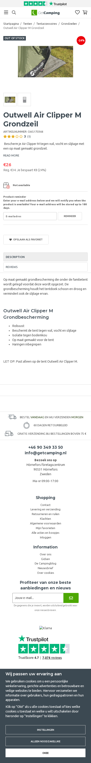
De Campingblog (45, 563)
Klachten (45, 518)
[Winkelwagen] (85, 12)
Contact (45, 504)
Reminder (70, 216)
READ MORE (11, 155)
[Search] (14, 12)
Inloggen (45, 537)
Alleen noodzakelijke (45, 741)
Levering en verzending (45, 509)
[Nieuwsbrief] (71, 598)
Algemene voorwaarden (45, 523)
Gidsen (45, 558)
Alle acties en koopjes (45, 532)
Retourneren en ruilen (45, 513)
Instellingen (45, 729)
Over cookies (45, 572)
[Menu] (6, 12)
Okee (45, 752)
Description (15, 256)
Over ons (45, 554)
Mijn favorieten (45, 528)
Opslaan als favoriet (27, 239)
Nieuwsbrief (45, 568)
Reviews (12, 266)
